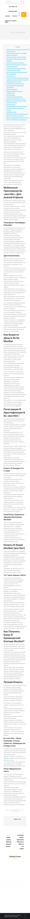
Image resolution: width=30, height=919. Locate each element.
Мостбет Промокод (11, 102)
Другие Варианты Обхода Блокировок (16, 106)
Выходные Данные (11, 89)
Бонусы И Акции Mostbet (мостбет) (16, 68)
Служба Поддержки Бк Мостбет (15, 108)
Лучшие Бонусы (10, 76)
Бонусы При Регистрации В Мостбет (16, 100)
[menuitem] (13, 7)
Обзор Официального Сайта (13, 82)
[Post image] (8, 864)
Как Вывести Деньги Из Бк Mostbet (16, 57)
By (21, 809)
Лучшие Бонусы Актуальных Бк (15, 83)
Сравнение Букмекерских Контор (15, 99)
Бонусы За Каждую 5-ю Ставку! (15, 63)
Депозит (8, 110)
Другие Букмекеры (11, 55)
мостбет (6, 758)
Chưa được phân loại (14, 809)
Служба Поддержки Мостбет (14, 97)
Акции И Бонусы (10, 104)
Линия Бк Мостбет (11, 112)
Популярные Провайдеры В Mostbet (16, 53)
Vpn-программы (10, 95)
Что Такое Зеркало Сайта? (13, 70)
